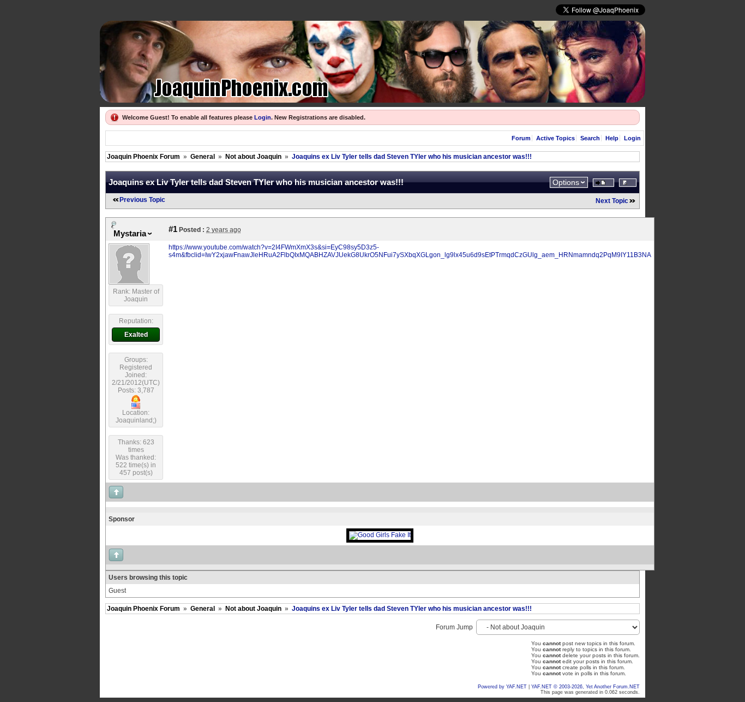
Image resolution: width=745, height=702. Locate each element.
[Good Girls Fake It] (379, 535)
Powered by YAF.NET (502, 686)
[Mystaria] (129, 282)
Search (590, 138)
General (202, 156)
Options (565, 182)
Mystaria (129, 233)
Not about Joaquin (253, 156)
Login (262, 117)
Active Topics (555, 138)
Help (611, 138)
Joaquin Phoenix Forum (143, 156)
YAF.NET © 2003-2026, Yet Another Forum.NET (585, 686)
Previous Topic (142, 200)
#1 (173, 229)
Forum (521, 138)
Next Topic (612, 201)
